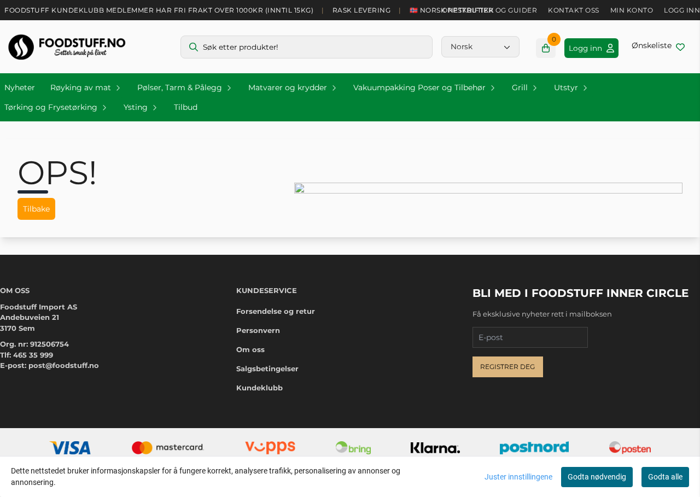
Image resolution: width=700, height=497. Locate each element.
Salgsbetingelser (267, 368)
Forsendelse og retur (275, 311)
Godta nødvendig (597, 476)
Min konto (632, 10)
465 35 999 (33, 354)
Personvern (258, 330)
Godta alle (665, 476)
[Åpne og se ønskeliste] (658, 47)
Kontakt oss (573, 10)
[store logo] (67, 46)
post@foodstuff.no (63, 365)
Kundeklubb (259, 387)
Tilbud (185, 107)
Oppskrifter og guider (490, 10)
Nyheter (19, 87)
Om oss (250, 349)
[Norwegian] (480, 46)
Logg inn (682, 10)
